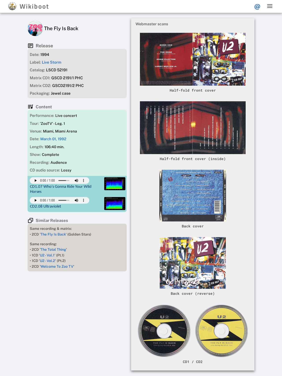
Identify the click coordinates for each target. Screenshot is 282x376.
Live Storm (51, 62)
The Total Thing (53, 249)
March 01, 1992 (53, 139)
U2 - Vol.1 (47, 255)
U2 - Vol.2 (47, 261)
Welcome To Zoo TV (57, 266)
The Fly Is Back (53, 234)
